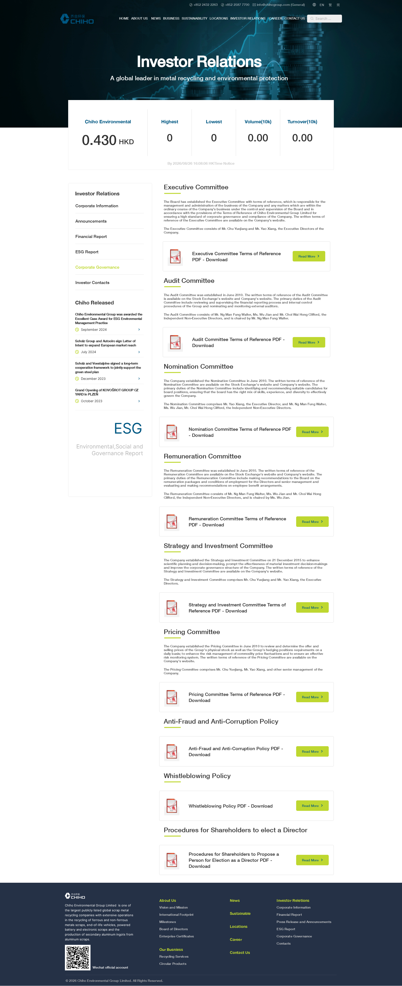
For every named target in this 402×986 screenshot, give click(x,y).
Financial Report (91, 236)
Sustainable (240, 913)
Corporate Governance (97, 267)
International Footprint (176, 914)
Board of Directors (173, 929)
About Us (167, 900)
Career (236, 939)
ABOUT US (139, 18)
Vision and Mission (173, 907)
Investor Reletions (293, 900)
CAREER (275, 18)
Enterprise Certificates (176, 936)
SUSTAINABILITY (194, 18)
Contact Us (240, 952)
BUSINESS (171, 18)
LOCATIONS (219, 18)
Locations (239, 926)
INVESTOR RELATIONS (247, 18)
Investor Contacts (92, 282)
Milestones (167, 922)
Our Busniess (171, 949)
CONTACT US (295, 18)
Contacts (284, 943)
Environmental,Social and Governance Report (109, 450)
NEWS (156, 18)
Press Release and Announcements (304, 922)
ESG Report (86, 251)
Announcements (91, 221)
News (235, 900)
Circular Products (172, 964)
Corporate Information (96, 205)
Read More (306, 256)
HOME (124, 18)
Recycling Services (173, 956)
